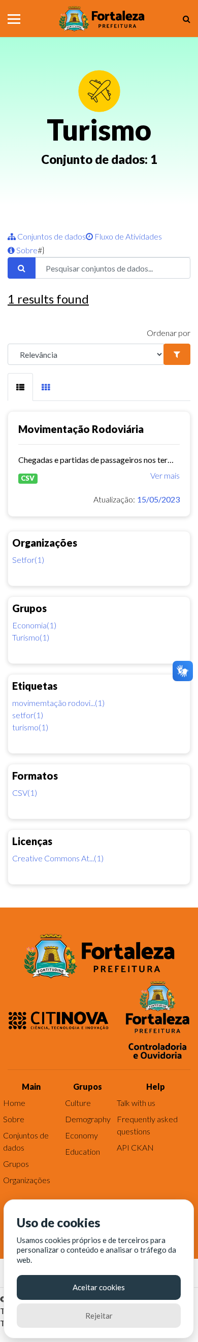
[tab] (20, 387)
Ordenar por (168, 333)
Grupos (16, 1163)
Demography (88, 1119)
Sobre (26, 250)
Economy (81, 1135)
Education (82, 1151)
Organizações (26, 1180)
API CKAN (135, 1147)
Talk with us (136, 1103)
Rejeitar (99, 1315)
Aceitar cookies (99, 1287)
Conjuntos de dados (51, 236)
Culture (78, 1103)
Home (14, 1103)
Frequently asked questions (147, 1125)
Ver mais (165, 475)
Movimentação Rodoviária (81, 429)
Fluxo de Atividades (127, 236)
